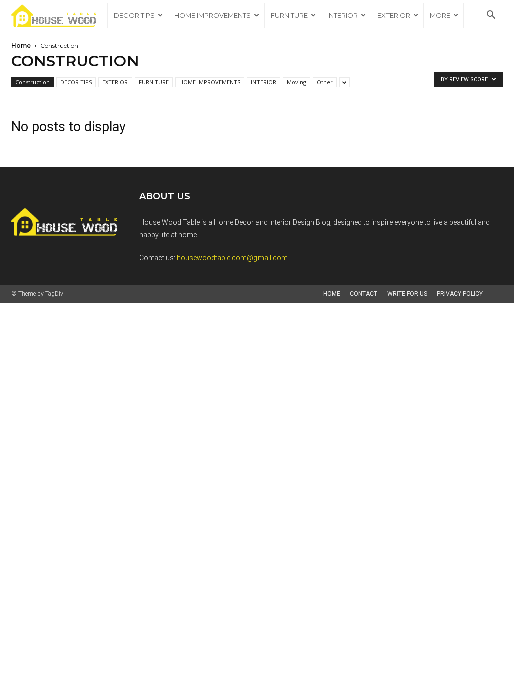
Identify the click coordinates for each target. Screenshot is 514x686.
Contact (363, 293)
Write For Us (407, 293)
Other (325, 82)
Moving (296, 82)
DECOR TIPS (134, 15)
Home (21, 45)
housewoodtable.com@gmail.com (232, 258)
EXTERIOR (393, 15)
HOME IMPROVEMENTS (212, 15)
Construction (32, 82)
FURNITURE (289, 15)
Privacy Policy (460, 293)
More (440, 15)
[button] (491, 16)
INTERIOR (342, 15)
